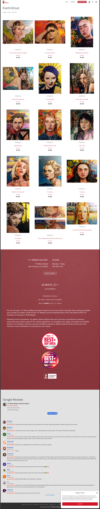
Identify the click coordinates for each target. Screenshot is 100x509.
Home (4, 12)
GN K (8, 469)
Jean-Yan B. (10, 441)
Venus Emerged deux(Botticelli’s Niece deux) (50, 238)
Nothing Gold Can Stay (50, 145)
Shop (9, 12)
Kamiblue (18, 55)
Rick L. (9, 475)
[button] (97, 493)
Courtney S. (10, 453)
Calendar (35, 504)
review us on (51, 413)
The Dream (50, 192)
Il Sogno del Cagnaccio (18, 99)
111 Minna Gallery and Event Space (18, 403)
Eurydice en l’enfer (50, 53)
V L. (8, 482)
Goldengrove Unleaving (82, 53)
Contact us (52, 504)
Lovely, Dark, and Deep (82, 99)
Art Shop (28, 504)
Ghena (9, 463)
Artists (14, 12)
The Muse (82, 192)
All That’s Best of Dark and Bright (18, 53)
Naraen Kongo (18, 145)
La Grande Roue (50, 99)
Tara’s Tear (82, 145)
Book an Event (43, 504)
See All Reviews (50, 495)
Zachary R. (10, 489)
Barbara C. (10, 427)
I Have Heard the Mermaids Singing (82, 230)
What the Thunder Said (18, 192)
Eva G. (9, 433)
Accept (80, 504)
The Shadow (18, 238)
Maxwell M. (10, 447)
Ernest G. (9, 421)
